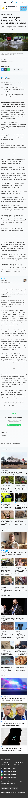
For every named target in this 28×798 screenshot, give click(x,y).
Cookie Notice (11, 783)
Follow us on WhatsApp (10, 774)
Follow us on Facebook (10, 771)
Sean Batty (4, 280)
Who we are (4, 781)
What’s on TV (5, 765)
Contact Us (3, 783)
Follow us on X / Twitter (10, 768)
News (3, 14)
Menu (5, 2)
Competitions (18, 762)
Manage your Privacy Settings (9, 788)
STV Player (4, 762)
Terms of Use (11, 781)
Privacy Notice (19, 781)
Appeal (16, 765)
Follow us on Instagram (10, 777)
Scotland (9, 14)
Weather (4, 435)
